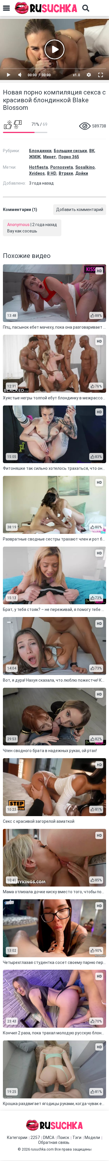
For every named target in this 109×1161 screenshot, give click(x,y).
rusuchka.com (42, 1149)
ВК (91, 150)
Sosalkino (85, 167)
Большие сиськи (70, 150)
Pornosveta (61, 167)
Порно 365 (68, 156)
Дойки (81, 173)
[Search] (85, 8)
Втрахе (66, 173)
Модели (92, 1137)
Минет (49, 156)
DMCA (48, 1137)
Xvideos (37, 173)
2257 (35, 1137)
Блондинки (40, 150)
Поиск (63, 1137)
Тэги (76, 1137)
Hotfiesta (38, 167)
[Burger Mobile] (6, 8)
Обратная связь (53, 1142)
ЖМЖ (35, 156)
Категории (17, 1137)
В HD (51, 173)
